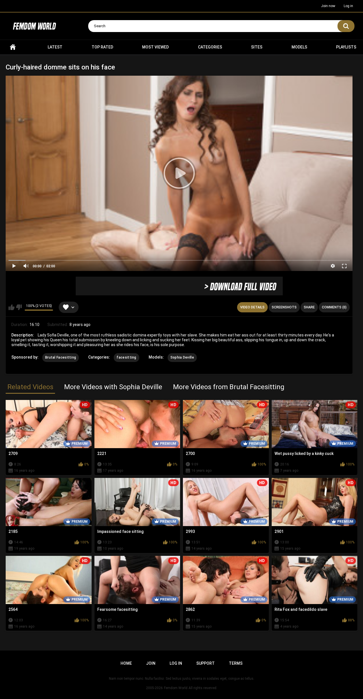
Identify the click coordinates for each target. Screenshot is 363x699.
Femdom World (175, 688)
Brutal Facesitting (60, 357)
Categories (210, 47)
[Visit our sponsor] (179, 286)
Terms (235, 663)
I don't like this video (19, 307)
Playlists (346, 47)
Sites (256, 47)
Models (299, 47)
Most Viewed (155, 47)
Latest (55, 47)
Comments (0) (334, 307)
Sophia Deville (182, 357)
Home (13, 47)
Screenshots (284, 307)
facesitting (126, 357)
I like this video (11, 307)
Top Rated (102, 47)
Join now (328, 6)
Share (309, 307)
